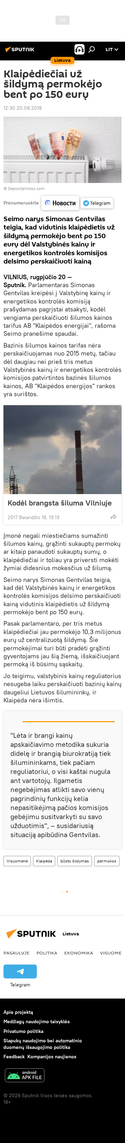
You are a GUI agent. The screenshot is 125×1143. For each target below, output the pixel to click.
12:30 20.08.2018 (22, 108)
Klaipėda (44, 860)
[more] (113, 517)
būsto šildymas (74, 860)
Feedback (14, 1056)
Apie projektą (18, 1012)
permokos (106, 860)
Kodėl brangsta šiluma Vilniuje (60, 502)
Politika (46, 953)
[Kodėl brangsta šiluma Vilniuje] (62, 449)
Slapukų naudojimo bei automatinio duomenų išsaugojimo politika (42, 1043)
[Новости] (60, 203)
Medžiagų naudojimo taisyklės (36, 1021)
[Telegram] (97, 203)
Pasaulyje (16, 953)
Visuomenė (17, 860)
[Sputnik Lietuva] (20, 52)
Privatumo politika (23, 1031)
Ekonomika (78, 953)
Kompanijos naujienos (51, 1056)
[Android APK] (24, 1076)
